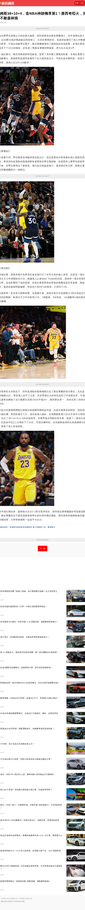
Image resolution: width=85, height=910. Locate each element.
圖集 (82, 3)
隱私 (19, 901)
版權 (23, 901)
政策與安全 (11, 901)
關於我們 (4, 901)
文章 (76, 3)
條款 (16, 901)
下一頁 (42, 548)
